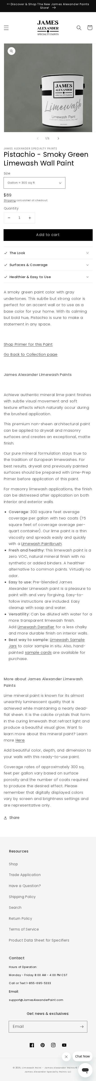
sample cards (38, 652)
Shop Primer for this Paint (28, 344)
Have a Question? (25, 885)
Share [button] (14, 817)
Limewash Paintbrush (41, 543)
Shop (13, 864)
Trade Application (25, 874)
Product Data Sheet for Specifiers (39, 940)
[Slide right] (58, 138)
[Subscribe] (81, 1026)
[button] (6, 27)
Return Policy (20, 918)
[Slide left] (38, 138)
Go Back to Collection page (31, 354)
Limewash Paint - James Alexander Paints (48, 1067)
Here (20, 740)
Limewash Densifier (36, 627)
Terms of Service (24, 929)
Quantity (11, 208)
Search (15, 907)
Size (7, 173)
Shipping (10, 200)
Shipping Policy (22, 896)
